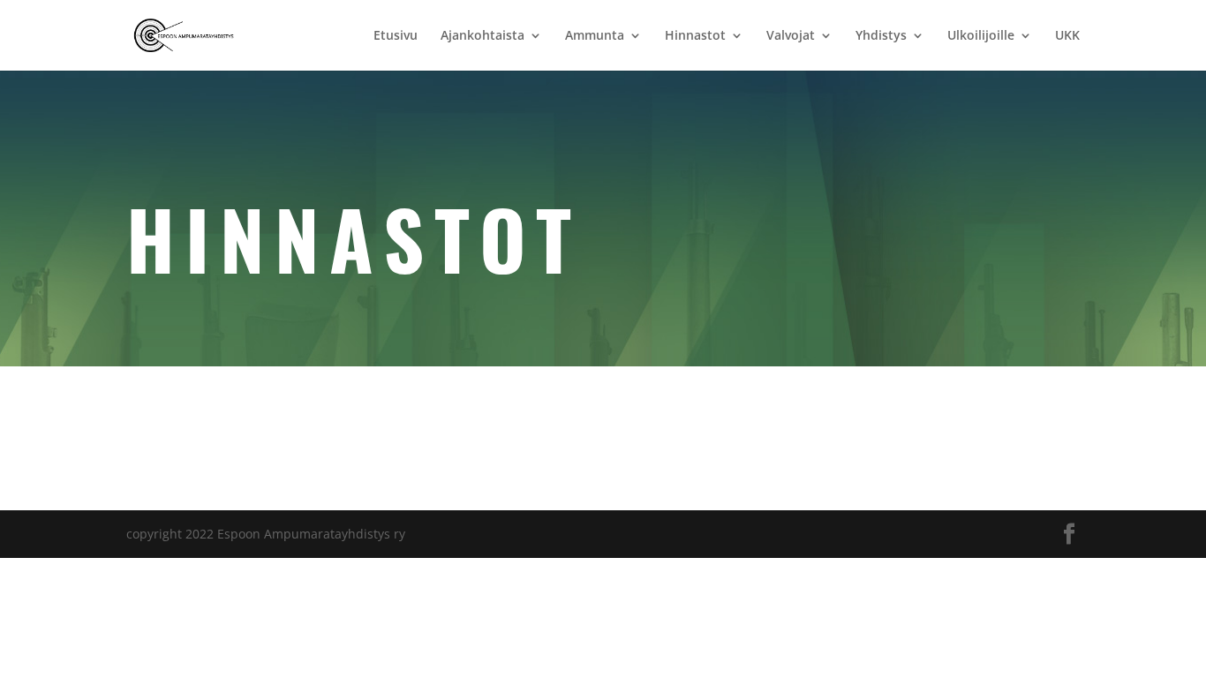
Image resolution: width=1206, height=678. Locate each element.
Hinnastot (695, 36)
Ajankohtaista (482, 36)
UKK (1067, 36)
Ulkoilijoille (980, 36)
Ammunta (594, 36)
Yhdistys (881, 36)
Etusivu (395, 36)
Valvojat (790, 36)
